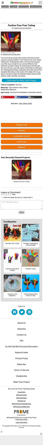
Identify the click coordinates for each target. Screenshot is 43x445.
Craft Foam (21, 142)
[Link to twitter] (22, 312)
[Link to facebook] (15, 312)
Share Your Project (21, 382)
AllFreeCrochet (21, 395)
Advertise (21, 329)
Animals (21, 130)
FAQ (21, 340)
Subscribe (21, 364)
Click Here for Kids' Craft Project (21, 80)
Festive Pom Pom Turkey (21, 182)
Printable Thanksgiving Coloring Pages (30, 244)
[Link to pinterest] (29, 312)
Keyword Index (21, 352)
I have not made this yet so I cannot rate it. (18, 197)
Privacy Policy (21, 358)
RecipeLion (22, 401)
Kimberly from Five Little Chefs (22, 28)
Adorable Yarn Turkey (12, 243)
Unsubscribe (21, 376)
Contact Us (21, 335)
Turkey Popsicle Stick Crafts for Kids (31, 295)
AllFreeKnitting (21, 398)
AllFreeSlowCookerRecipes (21, 404)
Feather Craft (21, 125)
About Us (22, 323)
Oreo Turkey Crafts (25, 103)
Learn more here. (21, 422)
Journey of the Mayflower (12, 295)
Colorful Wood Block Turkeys (12, 269)
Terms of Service (21, 370)
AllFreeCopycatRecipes (21, 407)
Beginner (21, 147)
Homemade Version (21, 136)
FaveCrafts (21, 392)
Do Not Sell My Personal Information (21, 346)
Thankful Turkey (30, 269)
